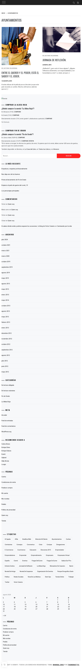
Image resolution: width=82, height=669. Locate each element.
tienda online (59, 577)
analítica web (26, 539)
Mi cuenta (5, 493)
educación (33, 550)
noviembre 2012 (7, 339)
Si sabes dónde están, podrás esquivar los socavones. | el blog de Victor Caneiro (28, 226)
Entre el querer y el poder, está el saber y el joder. (20, 74)
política (7, 577)
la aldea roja (41, 566)
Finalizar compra (7, 488)
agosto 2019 (6, 273)
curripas (49, 544)
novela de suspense (26, 571)
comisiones (8, 544)
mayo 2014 (5, 300)
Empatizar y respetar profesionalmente (14, 169)
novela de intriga (10, 571)
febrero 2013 (6, 322)
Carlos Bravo (6, 444)
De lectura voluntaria (9, 68)
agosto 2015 (6, 284)
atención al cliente (41, 539)
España (7, 560)
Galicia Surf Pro (66, 560)
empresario (49, 555)
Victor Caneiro (18, 582)
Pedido (4, 504)
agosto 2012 (6, 355)
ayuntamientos (57, 539)
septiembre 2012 (7, 350)
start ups (48, 577)
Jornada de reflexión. (54, 60)
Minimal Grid (58, 665)
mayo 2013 (5, 317)
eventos (24, 560)
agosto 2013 (6, 311)
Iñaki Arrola (5, 461)
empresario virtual (63, 555)
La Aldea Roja (6, 402)
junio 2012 (5, 366)
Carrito (4, 477)
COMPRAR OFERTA (27, 141)
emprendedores (10, 555)
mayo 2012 (5, 372)
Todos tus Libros (44, 149)
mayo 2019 (5, 278)
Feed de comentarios (9, 426)
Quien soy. (11, 204)
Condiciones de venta (9, 482)
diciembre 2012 (7, 333)
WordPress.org (6, 432)
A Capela (7, 539)
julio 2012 (5, 361)
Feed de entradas (7, 421)
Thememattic (73, 665)
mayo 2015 (5, 289)
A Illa (16, 539)
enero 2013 (5, 328)
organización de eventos (45, 571)
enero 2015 (5, 295)
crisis (40, 544)
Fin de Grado (6, 396)
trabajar (71, 577)
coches (68, 539)
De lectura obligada (8, 385)
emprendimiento (36, 555)
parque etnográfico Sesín (65, 571)
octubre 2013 (6, 306)
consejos (19, 544)
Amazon (56, 149)
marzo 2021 (5, 250)
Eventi (16, 560)
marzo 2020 (5, 256)
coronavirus (30, 544)
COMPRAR (17, 112)
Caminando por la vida (64, 226)
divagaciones (60, 544)
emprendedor (59, 550)
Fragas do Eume (52, 560)
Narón (71, 566)
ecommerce (21, 550)
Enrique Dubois (6, 451)
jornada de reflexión (25, 566)
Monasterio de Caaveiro (57, 566)
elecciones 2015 (46, 550)
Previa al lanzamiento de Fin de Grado (14, 180)
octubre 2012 (6, 344)
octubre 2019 (6, 262)
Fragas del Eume (37, 560)
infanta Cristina (9, 566)
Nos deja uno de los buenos (11, 174)
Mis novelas (5, 499)
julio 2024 (5, 239)
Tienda (4, 521)
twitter (7, 582)
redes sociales (18, 577)
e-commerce (9, 550)
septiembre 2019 (7, 267)
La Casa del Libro (30, 149)
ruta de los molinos (34, 577)
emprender (22, 555)
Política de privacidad (8, 510)
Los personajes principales (10, 191)
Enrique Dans (6, 447)
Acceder (4, 415)
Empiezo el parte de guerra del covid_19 (15, 185)
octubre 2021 (6, 245)
